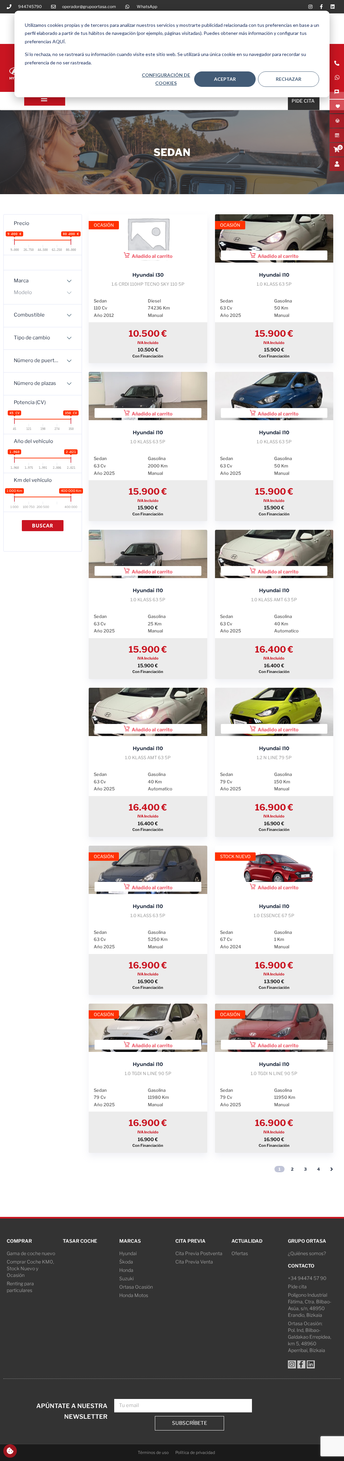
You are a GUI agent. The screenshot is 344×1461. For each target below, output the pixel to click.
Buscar (42, 525)
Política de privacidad (195, 1452)
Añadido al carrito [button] (152, 256)
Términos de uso (153, 1452)
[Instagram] (310, 6)
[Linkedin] (332, 6)
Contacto (301, 1266)
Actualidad (246, 1241)
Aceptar (225, 79)
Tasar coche (80, 1241)
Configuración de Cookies (166, 79)
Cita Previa (190, 1241)
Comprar (19, 1241)
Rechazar (288, 79)
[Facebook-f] (321, 6)
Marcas (130, 1241)
